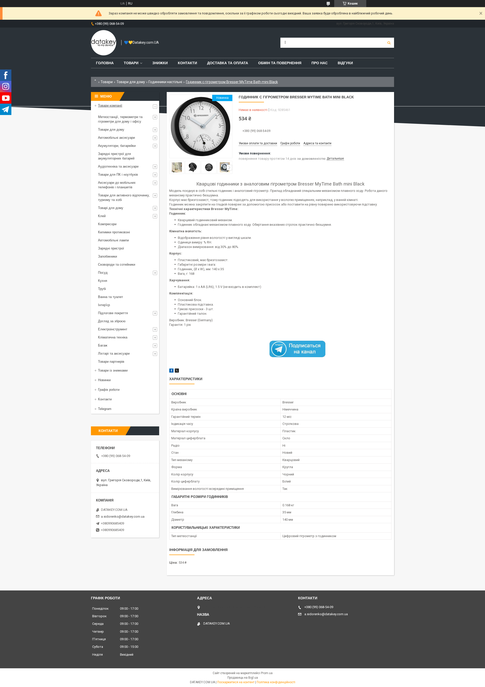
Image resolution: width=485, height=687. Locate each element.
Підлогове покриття (113, 313)
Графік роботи (108, 390)
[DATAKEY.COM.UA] (103, 42)
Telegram (104, 409)
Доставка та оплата (227, 63)
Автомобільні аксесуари (116, 138)
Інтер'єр (104, 305)
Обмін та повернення (279, 63)
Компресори (107, 224)
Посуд (103, 272)
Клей (102, 216)
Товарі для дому (110, 208)
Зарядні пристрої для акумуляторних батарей (116, 156)
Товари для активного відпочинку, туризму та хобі (124, 197)
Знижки (160, 63)
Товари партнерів (111, 361)
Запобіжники (107, 256)
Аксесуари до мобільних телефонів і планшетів (117, 185)
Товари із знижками (113, 370)
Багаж (102, 345)
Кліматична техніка (112, 337)
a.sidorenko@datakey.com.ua (122, 516)
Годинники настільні (165, 82)
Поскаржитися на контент (235, 682)
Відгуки (345, 63)
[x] (177, 371)
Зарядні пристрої (111, 248)
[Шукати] (389, 43)
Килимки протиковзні (114, 232)
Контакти (187, 63)
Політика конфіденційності (276, 682)
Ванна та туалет (110, 297)
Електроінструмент (112, 329)
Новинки (104, 380)
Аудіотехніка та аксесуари (118, 166)
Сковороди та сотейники (116, 264)
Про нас (319, 63)
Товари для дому (130, 82)
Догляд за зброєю (112, 321)
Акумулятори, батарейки (117, 146)
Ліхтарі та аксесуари (114, 353)
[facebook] (171, 371)
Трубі (102, 289)
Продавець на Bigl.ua (242, 677)
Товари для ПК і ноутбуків (118, 174)
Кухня (102, 281)
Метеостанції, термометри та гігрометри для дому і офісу (120, 119)
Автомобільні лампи (113, 240)
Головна (105, 63)
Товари (131, 63)
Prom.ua (267, 673)
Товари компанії (110, 105)
